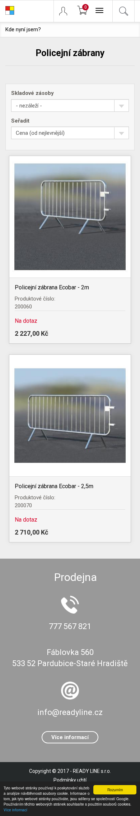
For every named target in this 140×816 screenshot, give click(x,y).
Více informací (15, 809)
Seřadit (20, 121)
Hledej (123, 11)
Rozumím (115, 789)
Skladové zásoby (32, 93)
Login (66, 11)
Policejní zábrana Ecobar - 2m (52, 287)
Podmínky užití (70, 780)
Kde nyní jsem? (23, 29)
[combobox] (70, 105)
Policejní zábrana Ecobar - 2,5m (54, 486)
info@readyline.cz (70, 712)
